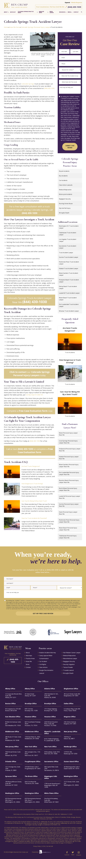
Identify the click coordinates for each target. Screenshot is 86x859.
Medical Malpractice (65, 190)
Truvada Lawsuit (68, 670)
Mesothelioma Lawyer (70, 658)
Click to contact (18, 372)
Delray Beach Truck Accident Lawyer (68, 287)
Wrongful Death (64, 213)
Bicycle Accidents (64, 171)
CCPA (43, 846)
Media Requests (76, 2)
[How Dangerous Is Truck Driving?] (12, 489)
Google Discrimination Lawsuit (46, 671)
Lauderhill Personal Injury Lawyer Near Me (69, 497)
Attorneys (29, 655)
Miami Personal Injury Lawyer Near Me (68, 434)
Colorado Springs (28, 84)
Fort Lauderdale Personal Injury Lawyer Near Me (69, 473)
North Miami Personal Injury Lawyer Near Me (68, 489)
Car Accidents (63, 180)
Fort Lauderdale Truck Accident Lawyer (69, 305)
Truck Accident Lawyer (66, 253)
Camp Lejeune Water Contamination (45, 657)
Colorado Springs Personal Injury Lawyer (35, 27)
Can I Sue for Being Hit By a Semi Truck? (34, 501)
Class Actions (43, 667)
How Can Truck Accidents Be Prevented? (34, 518)
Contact (76, 12)
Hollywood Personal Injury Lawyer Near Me (69, 450)
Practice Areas (30, 658)
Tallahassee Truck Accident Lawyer (67, 234)
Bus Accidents (63, 176)
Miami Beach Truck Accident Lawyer (68, 299)
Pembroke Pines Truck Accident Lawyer (69, 263)
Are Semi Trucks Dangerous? (31, 466)
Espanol (67, 2)
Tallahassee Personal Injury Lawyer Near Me (68, 537)
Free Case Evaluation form (33, 410)
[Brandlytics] (44, 852)
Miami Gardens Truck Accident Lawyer (68, 274)
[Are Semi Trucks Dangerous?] (12, 471)
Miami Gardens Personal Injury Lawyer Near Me (68, 465)
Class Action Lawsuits (65, 185)
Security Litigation (69, 664)
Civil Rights (42, 664)
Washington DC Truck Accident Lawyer (68, 227)
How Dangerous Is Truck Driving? (32, 484)
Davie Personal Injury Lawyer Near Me (68, 513)
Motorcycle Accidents (65, 194)
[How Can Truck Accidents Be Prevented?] (12, 523)
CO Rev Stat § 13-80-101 (34, 395)
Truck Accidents (70, 352)
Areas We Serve (41, 12)
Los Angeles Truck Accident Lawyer (67, 240)
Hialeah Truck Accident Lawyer (68, 268)
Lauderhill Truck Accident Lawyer (69, 293)
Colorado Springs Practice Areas (26, 12)
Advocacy (13, 12)
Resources (62, 12)
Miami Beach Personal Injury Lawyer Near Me (68, 529)
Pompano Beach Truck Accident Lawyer (69, 281)
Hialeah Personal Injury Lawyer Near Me (69, 458)
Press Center (52, 12)
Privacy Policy (37, 846)
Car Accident (43, 661)
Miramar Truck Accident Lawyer (69, 311)
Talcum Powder (68, 667)
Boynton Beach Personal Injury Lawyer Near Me (69, 481)
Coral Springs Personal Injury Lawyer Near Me (68, 442)
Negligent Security (65, 199)
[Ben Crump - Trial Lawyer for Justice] (15, 5)
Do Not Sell (50, 846)
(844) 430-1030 (74, 7)
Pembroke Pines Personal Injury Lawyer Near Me (69, 521)
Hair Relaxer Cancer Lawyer (71, 653)
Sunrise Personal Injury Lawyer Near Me (69, 505)
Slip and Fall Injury (64, 208)
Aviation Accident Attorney (47, 653)
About (6, 12)
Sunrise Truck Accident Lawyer (68, 257)
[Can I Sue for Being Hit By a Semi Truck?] (12, 506)
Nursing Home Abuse (66, 203)
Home (6, 27)
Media (69, 12)
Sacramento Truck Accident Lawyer (67, 247)
